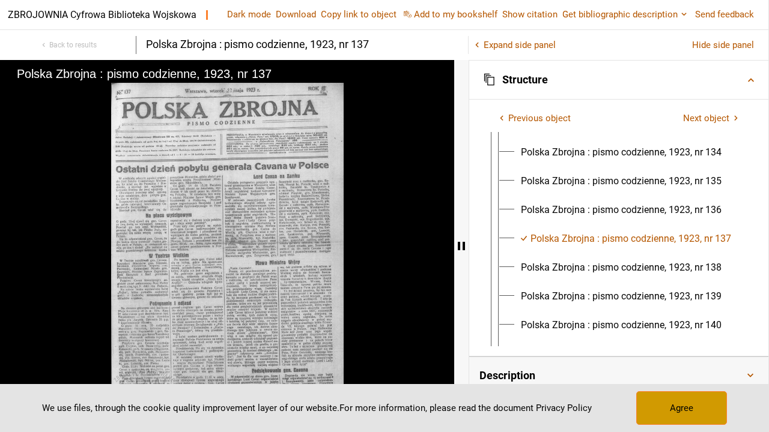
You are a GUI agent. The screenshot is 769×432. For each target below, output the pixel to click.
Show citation (530, 14)
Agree (681, 408)
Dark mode (249, 14)
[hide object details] (461, 246)
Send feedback (724, 14)
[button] (618, 80)
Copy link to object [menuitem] (359, 14)
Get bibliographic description (620, 14)
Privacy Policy (564, 408)
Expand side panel (520, 45)
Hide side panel (723, 45)
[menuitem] (621, 152)
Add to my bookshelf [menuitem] (455, 14)
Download (296, 14)
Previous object (539, 118)
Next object (706, 118)
